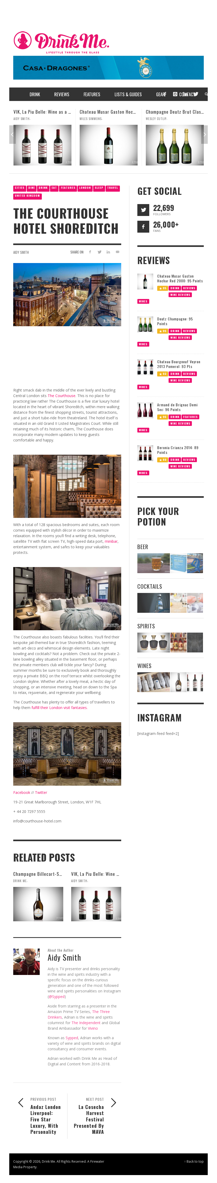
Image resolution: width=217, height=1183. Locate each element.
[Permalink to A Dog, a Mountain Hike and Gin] (195, 642)
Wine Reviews (180, 294)
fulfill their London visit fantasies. (59, 707)
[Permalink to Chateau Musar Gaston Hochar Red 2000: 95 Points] (42, 145)
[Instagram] (175, 94)
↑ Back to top (194, 1161)
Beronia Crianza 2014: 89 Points (177, 450)
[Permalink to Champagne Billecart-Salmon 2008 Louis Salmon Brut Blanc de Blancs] (38, 904)
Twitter (41, 792)
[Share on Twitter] (99, 252)
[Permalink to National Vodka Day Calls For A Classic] (178, 603)
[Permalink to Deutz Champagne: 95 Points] (145, 323)
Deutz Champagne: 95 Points (175, 321)
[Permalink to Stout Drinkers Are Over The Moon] (178, 563)
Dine (31, 188)
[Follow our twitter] (143, 210)
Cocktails (149, 586)
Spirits (146, 626)
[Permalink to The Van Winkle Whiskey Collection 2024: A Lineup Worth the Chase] (178, 642)
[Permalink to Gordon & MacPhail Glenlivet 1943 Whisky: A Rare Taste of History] (153, 642)
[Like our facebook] (143, 227)
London (85, 188)
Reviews (189, 288)
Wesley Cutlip (90, 119)
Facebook (21, 792)
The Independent (86, 1022)
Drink (43, 188)
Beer (142, 546)
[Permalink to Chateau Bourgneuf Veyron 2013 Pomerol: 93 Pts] (145, 366)
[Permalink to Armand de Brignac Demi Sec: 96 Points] (145, 409)
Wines (143, 301)
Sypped (72, 1037)
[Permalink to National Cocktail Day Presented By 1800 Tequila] (153, 603)
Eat (54, 188)
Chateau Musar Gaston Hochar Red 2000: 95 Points (64, 111)
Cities (19, 188)
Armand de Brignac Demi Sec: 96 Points (177, 407)
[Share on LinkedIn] (108, 252)
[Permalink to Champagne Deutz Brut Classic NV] (109, 145)
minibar (111, 541)
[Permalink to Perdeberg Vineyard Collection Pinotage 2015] (175, 145)
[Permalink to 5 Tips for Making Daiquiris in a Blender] (195, 603)
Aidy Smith (21, 252)
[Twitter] (195, 94)
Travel (112, 188)
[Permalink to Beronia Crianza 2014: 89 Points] (145, 452)
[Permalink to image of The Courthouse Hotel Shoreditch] (67, 294)
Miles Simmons (24, 119)
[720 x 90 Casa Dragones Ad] (108, 67)
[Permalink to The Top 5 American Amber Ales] (153, 563)
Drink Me (20, 881)
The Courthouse (61, 395)
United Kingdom (27, 195)
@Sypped (57, 996)
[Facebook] (165, 94)
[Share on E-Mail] (117, 252)
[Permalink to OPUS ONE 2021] (153, 682)
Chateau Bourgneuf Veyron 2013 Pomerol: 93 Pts (178, 364)
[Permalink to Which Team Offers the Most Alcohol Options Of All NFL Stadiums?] (195, 563)
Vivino (93, 1028)
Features (68, 188)
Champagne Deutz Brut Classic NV (113, 111)
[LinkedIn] (185, 94)
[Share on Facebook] (89, 252)
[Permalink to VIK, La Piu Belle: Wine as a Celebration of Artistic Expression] (96, 904)
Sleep (99, 188)
